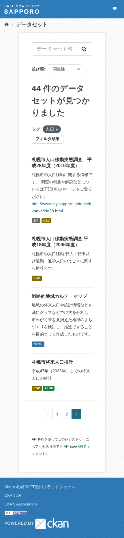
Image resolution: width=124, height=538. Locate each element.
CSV (46, 220)
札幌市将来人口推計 (52, 362)
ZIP (35, 220)
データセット (32, 24)
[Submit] (84, 49)
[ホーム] (6, 24)
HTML (37, 344)
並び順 (38, 69)
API (66, 446)
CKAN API (13, 495)
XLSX (49, 388)
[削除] (56, 129)
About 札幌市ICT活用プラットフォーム (39, 486)
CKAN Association (20, 504)
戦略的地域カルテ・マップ (59, 296)
